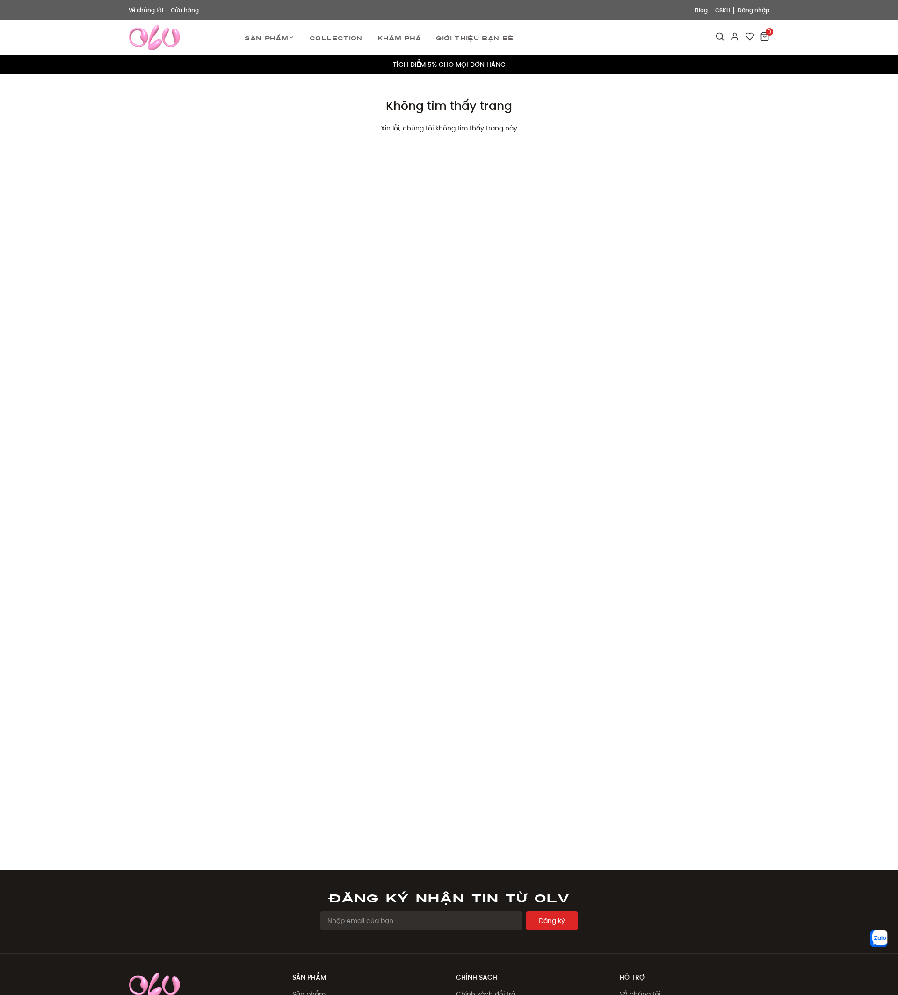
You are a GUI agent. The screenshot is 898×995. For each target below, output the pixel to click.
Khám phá (399, 37)
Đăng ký (552, 920)
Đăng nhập (753, 10)
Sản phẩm (266, 37)
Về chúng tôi (146, 10)
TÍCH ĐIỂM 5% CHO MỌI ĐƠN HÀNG (449, 64)
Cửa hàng (185, 10)
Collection (336, 37)
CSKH (722, 10)
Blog (701, 10)
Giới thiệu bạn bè (475, 37)
